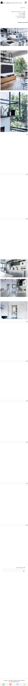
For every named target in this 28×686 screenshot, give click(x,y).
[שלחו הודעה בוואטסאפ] (3, 685)
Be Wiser (17, 681)
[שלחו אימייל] (17, 685)
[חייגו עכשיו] (24, 685)
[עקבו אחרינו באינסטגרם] (10, 685)
